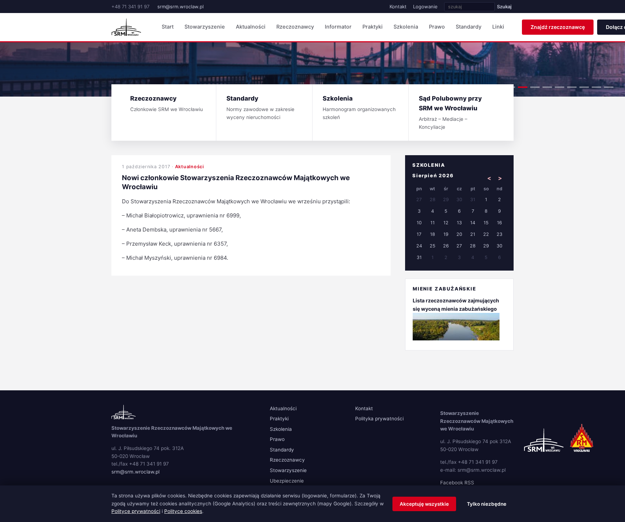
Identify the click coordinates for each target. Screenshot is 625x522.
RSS (469, 482)
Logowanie (425, 6)
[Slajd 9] (608, 87)
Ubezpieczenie (287, 481)
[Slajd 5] (559, 87)
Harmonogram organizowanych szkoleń (359, 107)
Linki (498, 27)
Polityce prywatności (135, 511)
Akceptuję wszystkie (424, 504)
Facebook (451, 482)
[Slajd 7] (584, 87)
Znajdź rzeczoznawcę (558, 27)
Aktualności (250, 27)
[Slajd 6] (572, 87)
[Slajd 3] (535, 87)
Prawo (437, 27)
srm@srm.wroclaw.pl (180, 6)
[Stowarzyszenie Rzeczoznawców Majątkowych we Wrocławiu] (126, 27)
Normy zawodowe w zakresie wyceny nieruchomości (260, 107)
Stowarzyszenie (204, 27)
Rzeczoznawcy (295, 27)
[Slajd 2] (522, 87)
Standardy (468, 27)
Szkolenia (406, 27)
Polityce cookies (183, 511)
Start (168, 27)
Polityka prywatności (379, 418)
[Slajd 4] (547, 87)
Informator (338, 27)
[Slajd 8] (596, 87)
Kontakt (398, 6)
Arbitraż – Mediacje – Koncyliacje (450, 112)
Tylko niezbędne (486, 504)
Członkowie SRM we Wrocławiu (166, 103)
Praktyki (372, 27)
